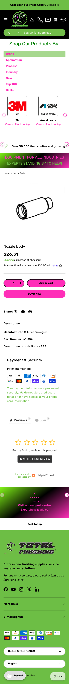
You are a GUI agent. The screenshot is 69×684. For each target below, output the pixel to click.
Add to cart (46, 283)
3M (17, 120)
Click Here (53, 4)
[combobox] (34, 32)
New (9, 78)
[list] (34, 209)
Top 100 (11, 84)
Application (14, 60)
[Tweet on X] (15, 311)
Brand (10, 53)
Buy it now (34, 293)
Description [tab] (12, 323)
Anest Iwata (48, 120)
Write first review (36, 459)
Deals (10, 90)
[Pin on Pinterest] (30, 311)
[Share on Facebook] (23, 311)
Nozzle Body (19, 173)
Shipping (9, 259)
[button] (55, 20)
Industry (12, 72)
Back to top (34, 524)
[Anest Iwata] (48, 106)
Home (7, 173)
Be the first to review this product (34, 450)
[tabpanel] (34, 339)
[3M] (17, 106)
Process (11, 66)
